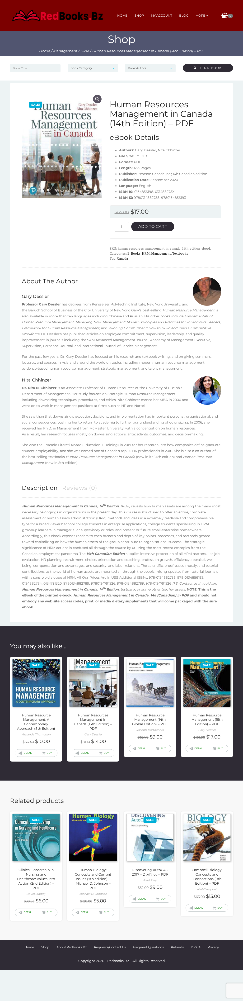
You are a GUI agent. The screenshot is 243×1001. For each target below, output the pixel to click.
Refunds (177, 947)
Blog (183, 15)
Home (122, 15)
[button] (97, 99)
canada (122, 258)
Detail (27, 752)
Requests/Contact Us (110, 947)
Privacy (213, 947)
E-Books (133, 253)
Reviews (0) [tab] (79, 487)
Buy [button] (49, 752)
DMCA (196, 947)
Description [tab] (40, 487)
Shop (139, 15)
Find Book (209, 68)
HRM (84, 51)
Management (65, 51)
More (201, 15)
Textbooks (180, 253)
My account (161, 15)
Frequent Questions (148, 947)
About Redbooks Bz (71, 947)
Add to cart (152, 226)
